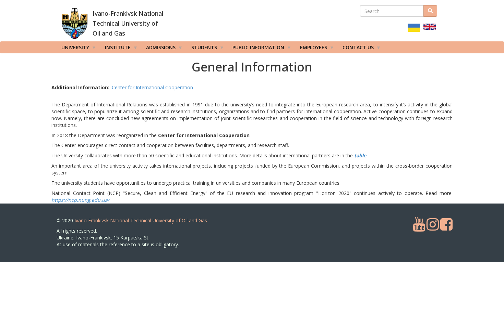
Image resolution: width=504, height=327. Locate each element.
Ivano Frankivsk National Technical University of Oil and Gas (140, 220)
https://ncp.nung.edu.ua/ (80, 200)
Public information (256, 48)
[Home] (74, 23)
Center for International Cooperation (152, 87)
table (360, 155)
